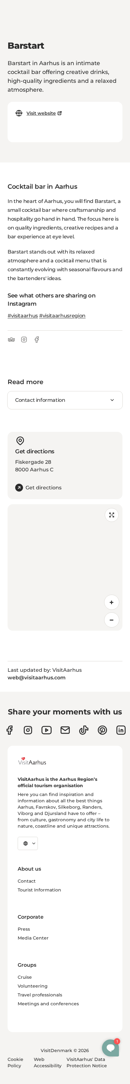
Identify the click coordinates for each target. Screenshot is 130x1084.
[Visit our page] (27, 730)
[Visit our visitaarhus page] (9, 730)
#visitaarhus (23, 316)
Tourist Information (39, 890)
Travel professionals (40, 995)
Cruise (25, 977)
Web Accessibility (48, 1062)
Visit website (41, 113)
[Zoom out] (111, 620)
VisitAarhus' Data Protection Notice (87, 1062)
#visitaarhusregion (62, 316)
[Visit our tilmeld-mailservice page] (65, 730)
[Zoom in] (111, 602)
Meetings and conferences (48, 1004)
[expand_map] (112, 515)
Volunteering (33, 986)
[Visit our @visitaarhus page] (83, 730)
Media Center (33, 938)
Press (24, 929)
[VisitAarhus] (37, 761)
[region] (65, 567)
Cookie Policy (15, 1062)
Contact (27, 881)
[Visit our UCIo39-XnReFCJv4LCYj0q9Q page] (46, 730)
